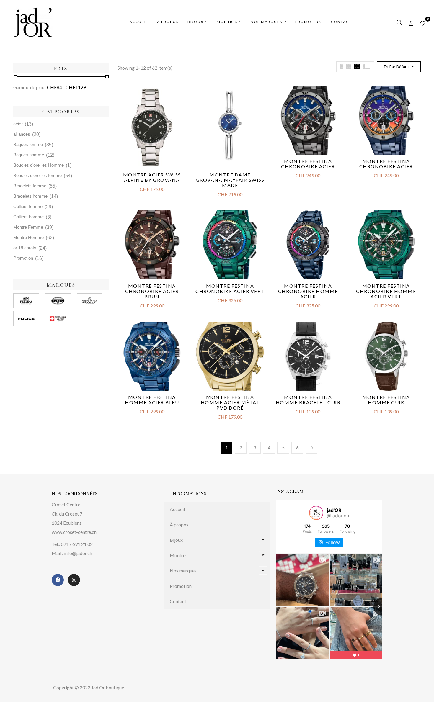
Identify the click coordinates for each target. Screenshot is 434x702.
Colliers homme (28, 216)
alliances (21, 134)
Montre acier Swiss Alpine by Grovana (152, 177)
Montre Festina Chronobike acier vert (230, 288)
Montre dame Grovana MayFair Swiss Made (230, 180)
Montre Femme (28, 227)
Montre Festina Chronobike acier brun (152, 291)
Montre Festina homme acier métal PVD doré (230, 402)
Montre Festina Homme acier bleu (152, 399)
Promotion (23, 258)
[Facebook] (58, 580)
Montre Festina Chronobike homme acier (308, 291)
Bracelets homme (30, 196)
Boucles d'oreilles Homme (38, 165)
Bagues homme (28, 154)
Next (311, 448)
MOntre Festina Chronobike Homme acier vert (386, 291)
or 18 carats (24, 247)
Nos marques (183, 570)
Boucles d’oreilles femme (37, 175)
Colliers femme (28, 206)
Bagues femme (28, 144)
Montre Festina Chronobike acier (308, 163)
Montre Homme (28, 237)
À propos (179, 524)
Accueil (177, 509)
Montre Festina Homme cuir (386, 399)
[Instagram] (74, 580)
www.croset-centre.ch (74, 532)
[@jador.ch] (316, 513)
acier (18, 123)
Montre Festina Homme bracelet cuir (308, 399)
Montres (178, 555)
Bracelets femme (29, 185)
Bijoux (176, 540)
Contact (178, 601)
